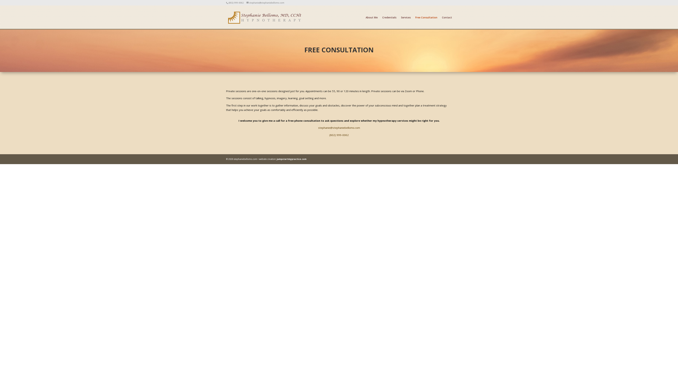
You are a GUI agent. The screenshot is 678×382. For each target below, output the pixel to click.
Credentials (389, 17)
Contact (447, 17)
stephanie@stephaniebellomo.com (339, 127)
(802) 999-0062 (339, 135)
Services (406, 17)
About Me (372, 17)
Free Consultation (426, 17)
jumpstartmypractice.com (292, 159)
